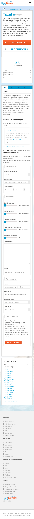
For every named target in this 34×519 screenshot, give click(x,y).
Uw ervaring (8, 241)
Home (4, 513)
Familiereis (8, 428)
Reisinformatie (9, 494)
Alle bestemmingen (10, 477)
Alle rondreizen (9, 435)
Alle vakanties (9, 456)
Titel (5, 269)
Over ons (5, 515)
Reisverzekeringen (10, 491)
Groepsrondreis (9, 422)
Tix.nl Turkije (8, 396)
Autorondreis (8, 426)
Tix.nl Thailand (8, 392)
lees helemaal (17, 139)
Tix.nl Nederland (9, 379)
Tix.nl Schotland (9, 387)
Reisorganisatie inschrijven (17, 515)
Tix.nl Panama (8, 381)
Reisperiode (8, 187)
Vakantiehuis (8, 447)
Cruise (7, 454)
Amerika (7, 470)
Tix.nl (6, 369)
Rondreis (7, 452)
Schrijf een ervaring (19, 49)
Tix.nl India (7, 373)
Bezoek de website (19, 42)
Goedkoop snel (11, 130)
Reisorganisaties (10, 484)
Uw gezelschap (9, 299)
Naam (6, 284)
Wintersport (8, 449)
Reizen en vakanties (13, 513)
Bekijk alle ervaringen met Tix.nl (14, 147)
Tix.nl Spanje (8, 388)
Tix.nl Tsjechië (8, 394)
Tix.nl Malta (7, 377)
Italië (6, 468)
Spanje (7, 464)
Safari (6, 431)
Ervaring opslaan (13, 342)
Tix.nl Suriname (9, 390)
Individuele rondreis (10, 424)
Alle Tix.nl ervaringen (10, 402)
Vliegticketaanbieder (10, 171)
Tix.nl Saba (7, 385)
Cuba (6, 466)
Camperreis (8, 433)
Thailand (7, 475)
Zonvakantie (8, 443)
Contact (29, 515)
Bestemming (8, 179)
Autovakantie (8, 445)
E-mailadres (8, 291)
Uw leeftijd (7, 307)
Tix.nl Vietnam (8, 398)
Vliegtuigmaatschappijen (12, 489)
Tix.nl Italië (7, 375)
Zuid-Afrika (8, 473)
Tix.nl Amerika (8, 371)
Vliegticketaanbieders (15, 9)
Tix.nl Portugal (8, 383)
